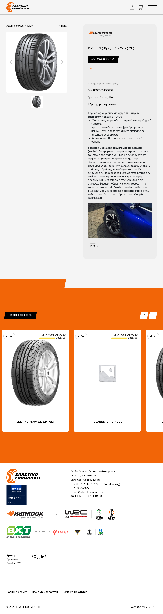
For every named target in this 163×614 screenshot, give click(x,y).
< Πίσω (63, 26)
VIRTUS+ (151, 607)
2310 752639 (81, 484)
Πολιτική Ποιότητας (75, 592)
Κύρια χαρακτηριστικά (102, 104)
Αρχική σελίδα (15, 26)
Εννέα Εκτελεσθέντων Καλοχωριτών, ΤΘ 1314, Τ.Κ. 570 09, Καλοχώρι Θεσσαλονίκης (93, 475)
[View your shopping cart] (140, 7)
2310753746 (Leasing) (106, 484)
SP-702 (9, 336)
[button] (132, 7)
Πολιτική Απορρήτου (45, 592)
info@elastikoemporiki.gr (88, 492)
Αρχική (10, 555)
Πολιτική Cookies (16, 592)
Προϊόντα (12, 559)
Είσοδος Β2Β (13, 563)
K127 (30, 26)
